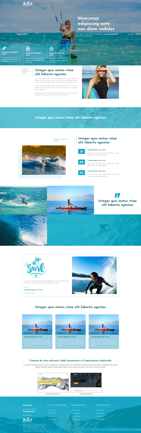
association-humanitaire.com (53, 394)
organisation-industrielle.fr (86, 394)
